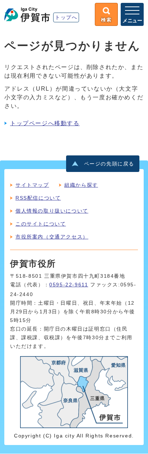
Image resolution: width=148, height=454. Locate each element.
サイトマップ (32, 185)
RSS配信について (38, 198)
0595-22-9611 (68, 284)
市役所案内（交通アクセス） (51, 237)
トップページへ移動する (45, 123)
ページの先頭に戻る (109, 164)
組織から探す (81, 185)
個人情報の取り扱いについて (51, 211)
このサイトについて (40, 224)
